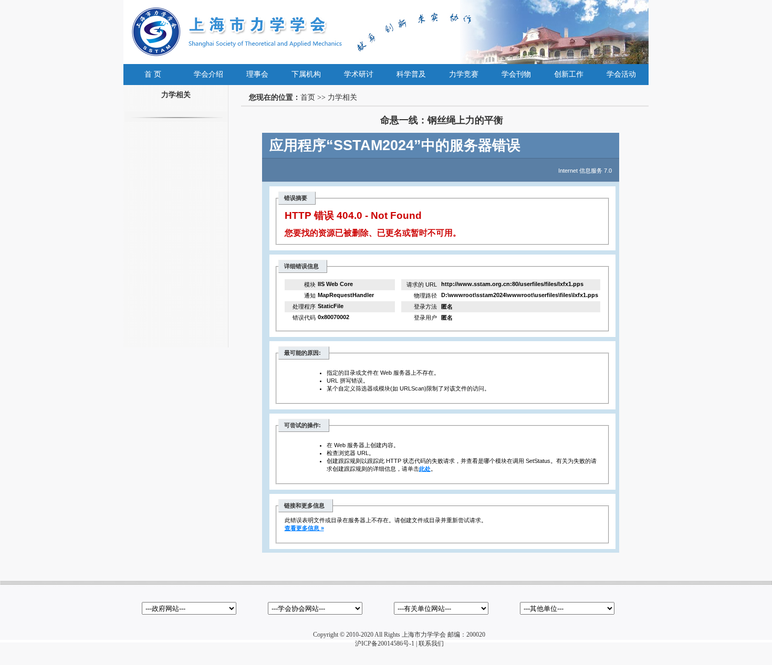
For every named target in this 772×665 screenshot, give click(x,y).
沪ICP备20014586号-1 (384, 643)
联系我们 (431, 643)
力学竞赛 (463, 74)
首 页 (152, 74)
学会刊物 (516, 74)
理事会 (257, 74)
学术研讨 (358, 74)
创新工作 (568, 74)
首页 (307, 97)
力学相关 (342, 97)
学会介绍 (208, 74)
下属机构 (306, 74)
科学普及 (411, 74)
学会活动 (621, 74)
